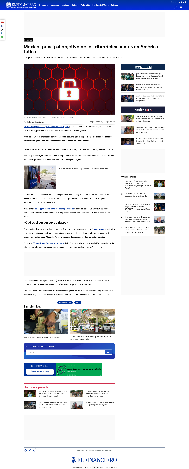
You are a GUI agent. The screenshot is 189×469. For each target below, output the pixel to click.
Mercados (55, 5)
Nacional (65, 5)
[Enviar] (108, 352)
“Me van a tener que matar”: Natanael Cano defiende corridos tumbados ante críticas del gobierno (150, 119)
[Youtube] (184, 2)
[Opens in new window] (127, 76)
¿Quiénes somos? (77, 467)
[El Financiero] (21, 5)
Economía (43, 5)
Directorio (88, 467)
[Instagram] (182, 2)
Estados (114, 5)
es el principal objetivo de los (46, 126)
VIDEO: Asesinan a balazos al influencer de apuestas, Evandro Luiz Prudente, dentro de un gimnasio (150, 130)
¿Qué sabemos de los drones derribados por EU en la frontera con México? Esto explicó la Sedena (53, 405)
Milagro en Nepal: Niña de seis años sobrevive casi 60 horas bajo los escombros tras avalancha (98, 394)
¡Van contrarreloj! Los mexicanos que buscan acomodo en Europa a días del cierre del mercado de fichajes (149, 76)
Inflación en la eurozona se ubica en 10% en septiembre (43, 337)
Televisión (85, 5)
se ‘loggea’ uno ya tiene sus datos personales (54, 209)
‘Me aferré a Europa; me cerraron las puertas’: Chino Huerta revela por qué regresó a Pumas (149, 87)
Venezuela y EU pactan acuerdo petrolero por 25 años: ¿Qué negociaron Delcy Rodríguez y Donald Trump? (53, 394)
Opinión (75, 5)
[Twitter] (179, 2)
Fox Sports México (100, 5)
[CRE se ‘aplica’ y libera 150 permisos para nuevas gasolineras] (40, 177)
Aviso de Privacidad (111, 467)
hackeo (78, 302)
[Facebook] (177, 2)
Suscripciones (98, 467)
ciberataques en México (65, 302)
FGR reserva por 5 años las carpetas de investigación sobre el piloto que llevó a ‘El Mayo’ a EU (150, 141)
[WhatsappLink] (63, 370)
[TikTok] (186, 2)
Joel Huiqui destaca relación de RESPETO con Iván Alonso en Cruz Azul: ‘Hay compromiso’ (150, 98)
